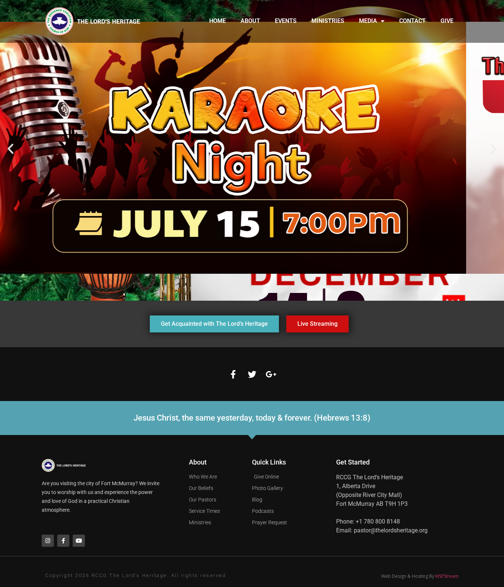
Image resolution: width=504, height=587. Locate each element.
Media (368, 20)
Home (217, 20)
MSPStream (447, 576)
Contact (412, 20)
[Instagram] (48, 541)
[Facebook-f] (233, 374)
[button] (10, 149)
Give (447, 20)
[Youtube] (79, 541)
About (250, 20)
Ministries (327, 20)
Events (286, 20)
